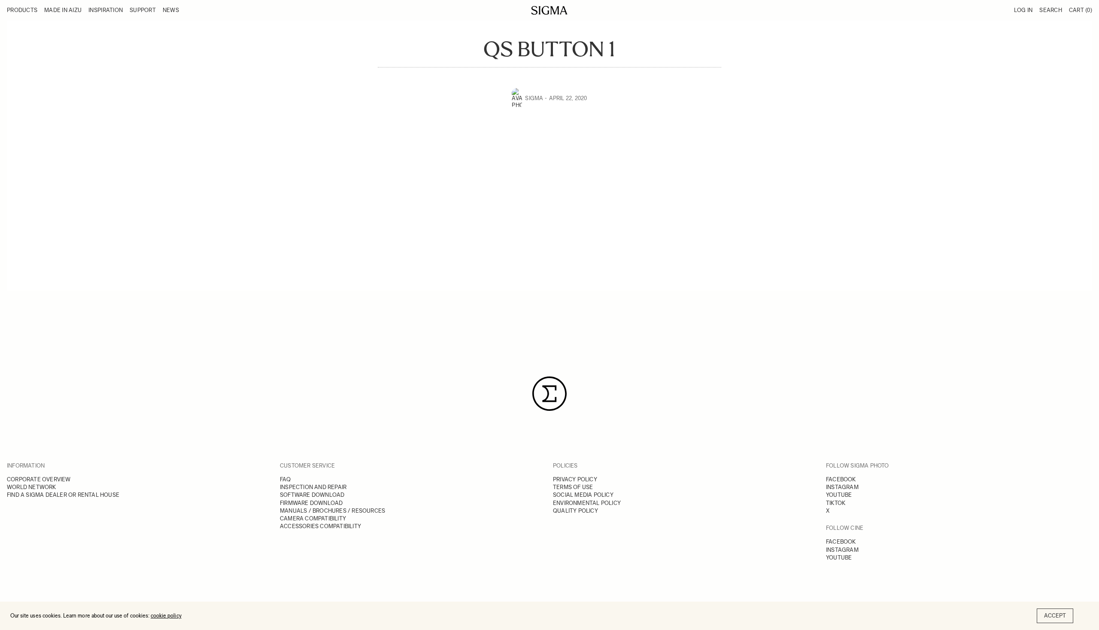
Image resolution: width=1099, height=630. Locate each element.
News (171, 10)
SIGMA (534, 98)
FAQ (285, 479)
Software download (312, 495)
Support (143, 10)
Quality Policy (575, 511)
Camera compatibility (313, 518)
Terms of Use (573, 487)
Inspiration (105, 10)
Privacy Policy (575, 479)
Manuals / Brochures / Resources (332, 511)
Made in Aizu (63, 10)
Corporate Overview (39, 479)
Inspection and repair (313, 487)
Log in (1023, 10)
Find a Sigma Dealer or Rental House (63, 495)
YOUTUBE (839, 495)
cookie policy (166, 615)
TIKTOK (835, 503)
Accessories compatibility (320, 526)
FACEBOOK (841, 479)
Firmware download (311, 503)
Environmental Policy (587, 503)
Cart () (1080, 10)
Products (22, 10)
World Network (31, 487)
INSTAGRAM (842, 487)
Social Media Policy (583, 495)
